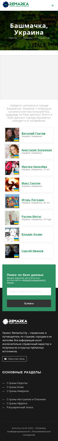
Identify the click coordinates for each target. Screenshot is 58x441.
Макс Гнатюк (31, 183)
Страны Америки (18, 391)
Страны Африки (17, 403)
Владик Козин (31, 234)
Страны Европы (17, 383)
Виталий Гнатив (33, 133)
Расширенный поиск (20, 407)
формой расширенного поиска (26, 281)
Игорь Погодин (32, 200)
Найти (30, 303)
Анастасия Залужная (36, 150)
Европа (13, 37)
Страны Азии (15, 387)
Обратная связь (15, 358)
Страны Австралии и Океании (26, 399)
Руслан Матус (31, 216)
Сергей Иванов (32, 251)
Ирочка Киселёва (34, 166)
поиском (12, 114)
